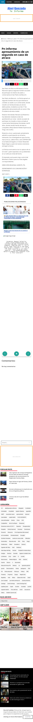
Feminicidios (4, 541)
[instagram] (32, 2)
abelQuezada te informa (10, 508)
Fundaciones (4, 544)
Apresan (27, 514)
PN (2, 571)
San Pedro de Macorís (15, 580)
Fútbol (10, 544)
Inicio (2, 33)
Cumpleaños (4, 523)
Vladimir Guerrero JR (11, 592)
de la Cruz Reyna (13, 523)
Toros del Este (14, 589)
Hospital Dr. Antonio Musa (24, 550)
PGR (29, 568)
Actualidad (11, 511)
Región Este (22, 574)
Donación (3, 532)
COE (23, 520)
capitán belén (12, 517)
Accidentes (28, 508)
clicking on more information (12, 717)
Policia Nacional (8, 571)
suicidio (29, 586)
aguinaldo (28, 511)
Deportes (15, 33)
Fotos (23, 541)
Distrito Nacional (12, 529)
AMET (2, 514)
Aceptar (28, 716)
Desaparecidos (26, 526)
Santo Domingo (11, 583)
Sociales (17, 586)
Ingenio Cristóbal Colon (25, 553)
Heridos (14, 550)
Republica (3, 577)
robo (9, 577)
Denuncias (21, 523)
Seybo (11, 586)
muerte (3, 562)
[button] (7, 84)
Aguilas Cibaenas (20, 511)
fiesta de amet (12, 541)
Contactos (17, 2)
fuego (28, 541)
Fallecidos (27, 538)
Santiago (3, 583)
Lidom (14, 556)
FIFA (19, 541)
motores (25, 559)
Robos (13, 577)
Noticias (14, 565)
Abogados (21, 508)
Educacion (10, 532)
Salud (29, 577)
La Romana (3, 556)
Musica (8, 562)
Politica (22, 571)
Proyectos (10, 574)
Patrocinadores (10, 568)
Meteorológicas (13, 559)
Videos (2, 592)
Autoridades (4, 517)
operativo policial (26, 565)
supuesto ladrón (5, 589)
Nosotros (9, 2)
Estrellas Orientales (5, 538)
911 (2, 508)
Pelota (17, 568)
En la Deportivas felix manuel (21, 532)
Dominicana (27, 529)
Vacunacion (27, 589)
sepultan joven (4, 586)
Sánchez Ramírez (26, 580)
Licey (10, 556)
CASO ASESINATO (22, 517)
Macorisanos (4, 559)
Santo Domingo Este (21, 583)
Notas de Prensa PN (6, 565)
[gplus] (29, 2)
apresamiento (19, 514)
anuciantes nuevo (10, 514)
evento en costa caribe (18, 538)
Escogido (22, 535)
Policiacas (16, 571)
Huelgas (3, 553)
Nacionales (17, 562)
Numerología (24, 33)
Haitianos (18, 547)
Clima (18, 520)
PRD (27, 571)
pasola (2, 568)
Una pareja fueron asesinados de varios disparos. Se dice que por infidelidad (19, 676)
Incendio (15, 553)
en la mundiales (5, 535)
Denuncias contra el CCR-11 (7, 526)
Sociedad (23, 586)
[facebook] (24, 2)
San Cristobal (4, 580)
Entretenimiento (14, 535)
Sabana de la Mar (21, 577)
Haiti (13, 547)
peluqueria (23, 568)
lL (18, 556)
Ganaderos (16, 544)
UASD (21, 589)
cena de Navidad (5, 520)
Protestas (3, 574)
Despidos (3, 529)
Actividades (4, 511)
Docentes (20, 529)
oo (19, 565)
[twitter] (26, 2)
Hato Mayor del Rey (5, 550)
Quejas (16, 574)
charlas (13, 520)
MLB (20, 559)
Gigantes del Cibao (5, 547)
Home (2, 2)
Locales (9, 33)
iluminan (9, 553)
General (23, 544)
